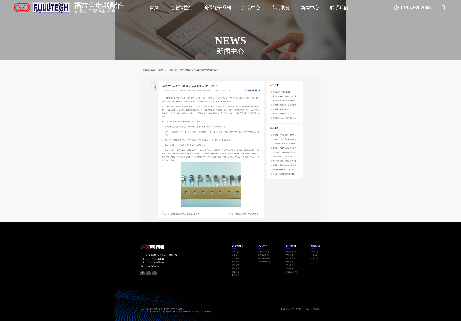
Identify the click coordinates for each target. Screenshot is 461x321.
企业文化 (235, 255)
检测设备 (235, 262)
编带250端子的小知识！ (281, 92)
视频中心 (235, 272)
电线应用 (289, 255)
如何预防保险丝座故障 (281, 109)
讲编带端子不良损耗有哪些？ (284, 157)
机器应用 (289, 262)
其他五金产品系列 (265, 262)
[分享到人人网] (256, 90)
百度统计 (300, 309)
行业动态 (314, 255)
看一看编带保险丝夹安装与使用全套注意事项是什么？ (284, 161)
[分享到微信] (259, 90)
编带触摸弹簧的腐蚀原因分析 (284, 101)
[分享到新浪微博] (250, 90)
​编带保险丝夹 (170, 98)
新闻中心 (310, 7)
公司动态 (314, 252)
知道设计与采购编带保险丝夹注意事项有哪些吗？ (284, 148)
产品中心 (251, 7)
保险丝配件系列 (264, 258)
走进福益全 (181, 7)
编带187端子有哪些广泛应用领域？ (284, 170)
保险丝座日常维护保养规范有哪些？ (284, 140)
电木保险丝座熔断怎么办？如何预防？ (284, 114)
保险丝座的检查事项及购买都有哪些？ (184, 214)
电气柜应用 (290, 258)
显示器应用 (290, 265)
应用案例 (280, 7)
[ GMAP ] (315, 309)
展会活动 (235, 268)
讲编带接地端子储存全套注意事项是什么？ (284, 166)
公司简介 (235, 252)
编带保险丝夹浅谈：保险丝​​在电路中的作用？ (284, 105)
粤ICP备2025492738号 (289, 309)
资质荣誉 (235, 265)
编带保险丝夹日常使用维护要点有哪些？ (284, 135)
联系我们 (339, 7)
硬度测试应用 (291, 252)
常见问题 (173, 70)
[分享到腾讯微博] (253, 90)
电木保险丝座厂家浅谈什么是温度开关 (284, 97)
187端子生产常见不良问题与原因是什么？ (284, 144)
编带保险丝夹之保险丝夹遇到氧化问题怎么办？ (200, 70)
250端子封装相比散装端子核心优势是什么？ (284, 174)
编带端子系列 (217, 7)
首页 (154, 7)
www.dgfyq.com (152, 266)
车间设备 (235, 258)
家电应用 (289, 268)
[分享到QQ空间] (248, 90)
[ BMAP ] (308, 309)
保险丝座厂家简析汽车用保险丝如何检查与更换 (284, 118)
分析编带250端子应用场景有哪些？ (284, 153)
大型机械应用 (291, 272)
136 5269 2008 (415, 7)
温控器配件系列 (264, 255)
